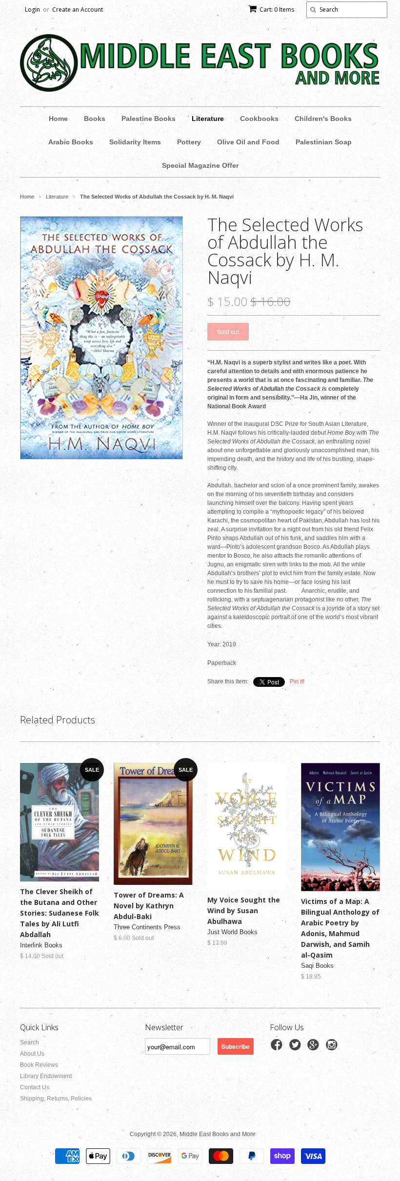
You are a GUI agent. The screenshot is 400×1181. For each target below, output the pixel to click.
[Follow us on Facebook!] (278, 1048)
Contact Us (34, 1087)
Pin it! (297, 681)
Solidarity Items (135, 142)
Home (58, 118)
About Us (32, 1053)
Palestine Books (148, 118)
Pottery (189, 142)
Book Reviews (39, 1064)
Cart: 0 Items (277, 9)
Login (32, 9)
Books (94, 118)
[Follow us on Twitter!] (296, 1048)
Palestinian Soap (324, 142)
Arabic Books (70, 142)
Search (29, 1042)
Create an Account (77, 9)
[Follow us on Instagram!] (333, 1048)
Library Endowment (46, 1076)
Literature (208, 118)
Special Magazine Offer (200, 165)
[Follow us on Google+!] (314, 1048)
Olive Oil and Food (248, 142)
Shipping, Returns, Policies (56, 1098)
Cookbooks (259, 118)
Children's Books (323, 118)
